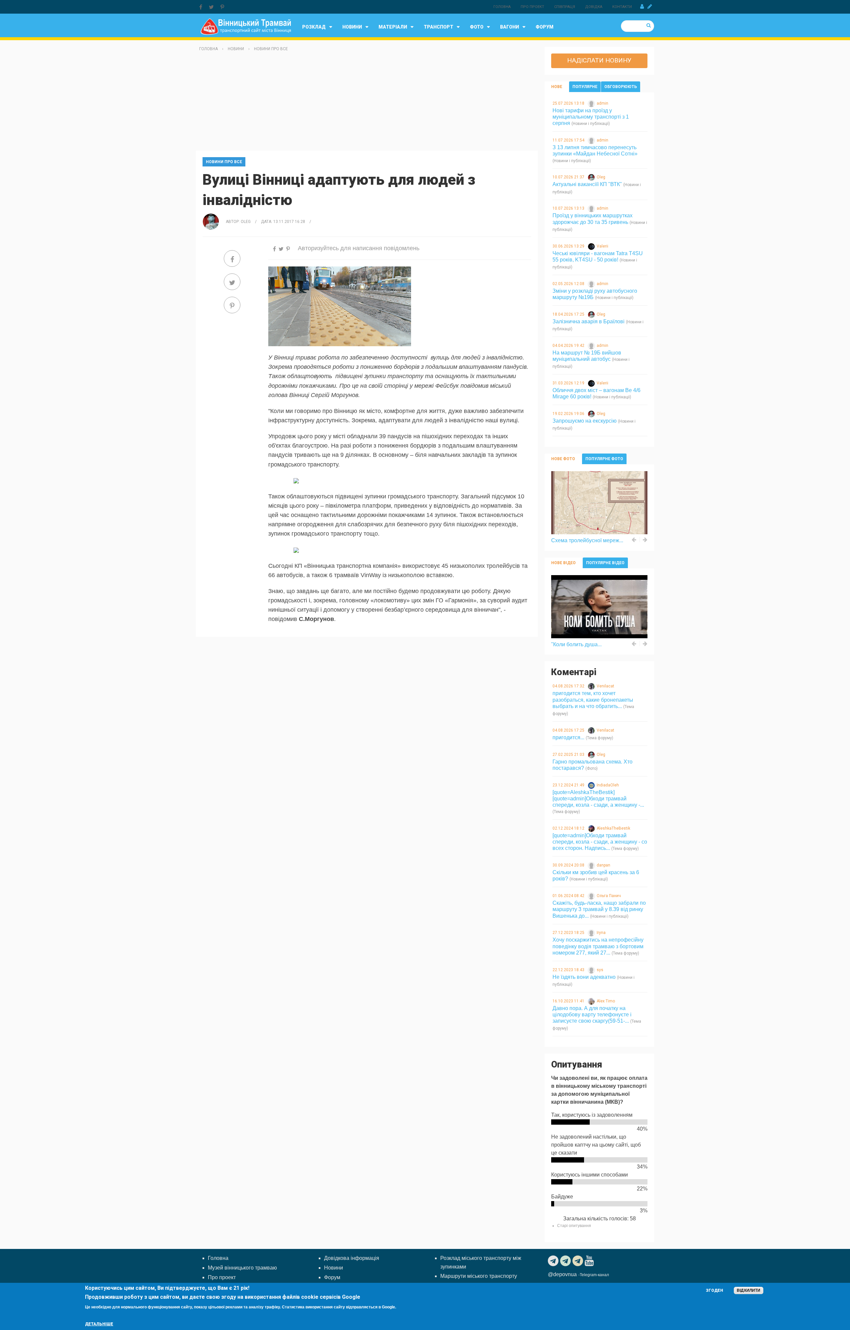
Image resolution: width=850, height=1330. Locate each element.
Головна (502, 7)
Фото (476, 27)
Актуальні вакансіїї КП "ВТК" (587, 184)
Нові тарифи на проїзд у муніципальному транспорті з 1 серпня (590, 117)
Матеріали (393, 27)
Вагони (509, 27)
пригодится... (568, 737)
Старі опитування (574, 1225)
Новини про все (271, 49)
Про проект (532, 7)
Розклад (314, 27)
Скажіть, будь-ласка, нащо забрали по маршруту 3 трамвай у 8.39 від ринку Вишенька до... (599, 909)
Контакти (622, 7)
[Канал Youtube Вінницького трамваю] (590, 1261)
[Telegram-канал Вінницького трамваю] (554, 1261)
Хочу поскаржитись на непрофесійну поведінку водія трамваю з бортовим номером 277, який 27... (597, 946)
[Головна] (246, 26)
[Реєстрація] (650, 7)
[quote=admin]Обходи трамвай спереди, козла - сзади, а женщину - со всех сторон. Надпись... (599, 842)
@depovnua (562, 1274)
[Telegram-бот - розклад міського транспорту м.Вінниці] (578, 1261)
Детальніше (99, 1324)
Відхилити (748, 1290)
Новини (352, 27)
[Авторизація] (641, 7)
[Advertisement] (367, 104)
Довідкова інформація (351, 1258)
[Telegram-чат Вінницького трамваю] (566, 1261)
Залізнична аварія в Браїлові (588, 321)
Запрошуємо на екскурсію (584, 421)
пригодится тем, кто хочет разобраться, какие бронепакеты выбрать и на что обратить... (592, 699)
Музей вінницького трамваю (242, 1268)
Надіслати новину (599, 60)
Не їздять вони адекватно (584, 977)
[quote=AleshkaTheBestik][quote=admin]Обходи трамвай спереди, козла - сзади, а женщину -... (598, 798)
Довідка (593, 7)
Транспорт (438, 27)
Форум (544, 27)
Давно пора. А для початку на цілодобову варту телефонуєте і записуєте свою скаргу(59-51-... (592, 1014)
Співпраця (564, 7)
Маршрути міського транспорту (478, 1276)
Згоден (714, 1290)
